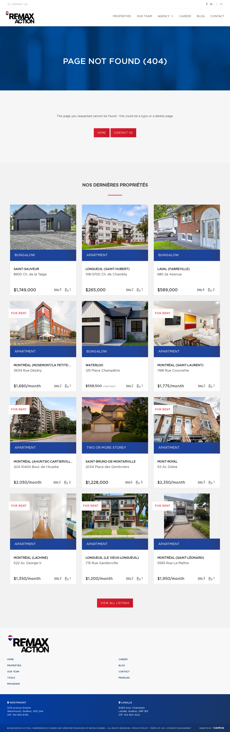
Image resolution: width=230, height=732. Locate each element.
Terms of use (157, 728)
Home (101, 133)
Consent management (179, 728)
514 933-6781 (20, 715)
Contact (217, 16)
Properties (122, 16)
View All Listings (115, 603)
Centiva (218, 728)
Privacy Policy (140, 728)
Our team (144, 16)
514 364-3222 (132, 715)
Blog (201, 16)
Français (124, 678)
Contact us (19, 4)
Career (185, 16)
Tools (11, 678)
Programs (13, 684)
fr (221, 4)
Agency (164, 16)
